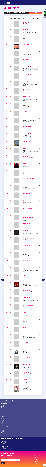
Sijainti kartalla (4, 443)
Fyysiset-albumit (18, 12)
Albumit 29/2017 (43, 280)
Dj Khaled (25, 29)
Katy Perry (26, 89)
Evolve (24, 38)
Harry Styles (26, 357)
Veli (23, 172)
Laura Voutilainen (28, 178)
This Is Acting (25, 321)
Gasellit (25, 171)
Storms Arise (25, 105)
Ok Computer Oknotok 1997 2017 (28, 157)
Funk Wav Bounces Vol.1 (27, 46)
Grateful (24, 31)
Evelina (25, 111)
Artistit (23, 12)
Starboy (24, 165)
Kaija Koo (25, 186)
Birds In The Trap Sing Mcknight (28, 291)
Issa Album (25, 388)
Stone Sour (26, 282)
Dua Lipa (25, 342)
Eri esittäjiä (27, 67)
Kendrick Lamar (27, 126)
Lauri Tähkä (26, 245)
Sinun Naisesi (25, 187)
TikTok (2, 421)
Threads (2, 408)
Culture (24, 269)
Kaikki (6, 12)
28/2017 (34, 13)
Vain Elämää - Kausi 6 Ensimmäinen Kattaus (30, 75)
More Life (24, 314)
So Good (24, 142)
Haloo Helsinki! (27, 22)
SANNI (24, 148)
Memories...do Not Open (27, 202)
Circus (24, 83)
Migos (24, 268)
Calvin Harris (27, 44)
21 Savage (25, 387)
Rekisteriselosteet (4, 448)
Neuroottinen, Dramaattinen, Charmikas (30, 120)
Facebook (2, 406)
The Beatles (26, 372)
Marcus (25, 238)
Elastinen (26, 349)
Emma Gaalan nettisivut (5, 426)
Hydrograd (25, 284)
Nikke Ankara (26, 253)
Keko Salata (26, 119)
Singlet (8, 12)
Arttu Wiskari (27, 297)
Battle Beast (26, 260)
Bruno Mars (26, 335)
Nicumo (24, 104)
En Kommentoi (25, 98)
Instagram (2, 405)
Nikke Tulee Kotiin (26, 254)
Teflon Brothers (27, 81)
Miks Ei (24, 180)
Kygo (24, 275)
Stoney (24, 194)
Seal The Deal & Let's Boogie (28, 329)
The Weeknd (26, 163)
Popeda (25, 379)
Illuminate (24, 224)
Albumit (11, 12)
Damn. (24, 127)
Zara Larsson (26, 141)
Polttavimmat (25, 247)
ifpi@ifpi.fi (3, 447)
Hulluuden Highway (26, 23)
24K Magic (24, 336)
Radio (14, 12)
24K (23, 113)
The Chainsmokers (28, 201)
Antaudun (24, 60)
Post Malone (26, 193)
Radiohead (25, 156)
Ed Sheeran (26, 52)
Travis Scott (26, 290)
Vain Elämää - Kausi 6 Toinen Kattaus (29, 68)
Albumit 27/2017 (2, 280)
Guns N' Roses (27, 364)
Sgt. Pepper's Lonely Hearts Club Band (29, 373)
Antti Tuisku (26, 96)
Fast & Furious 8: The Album (27, 306)
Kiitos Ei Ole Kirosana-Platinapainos (29, 209)
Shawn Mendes (26, 223)
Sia (23, 320)
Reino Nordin (26, 59)
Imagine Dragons (27, 37)
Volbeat (25, 327)
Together (24, 239)
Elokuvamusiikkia (28, 305)
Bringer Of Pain (25, 262)
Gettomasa (25, 230)
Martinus (31, 238)
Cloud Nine (24, 276)
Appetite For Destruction (27, 366)
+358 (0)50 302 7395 (4, 446)
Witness (24, 90)
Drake (24, 312)
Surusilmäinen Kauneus (27, 219)
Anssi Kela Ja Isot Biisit (26, 135)
